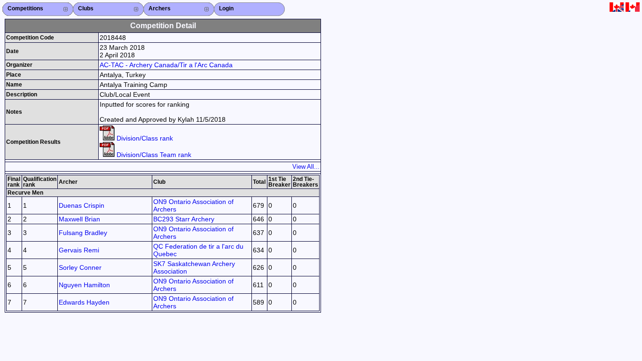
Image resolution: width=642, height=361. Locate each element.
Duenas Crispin (81, 205)
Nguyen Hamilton (84, 285)
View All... (306, 166)
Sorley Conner (80, 267)
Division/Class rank (144, 138)
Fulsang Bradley (83, 232)
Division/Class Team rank (153, 154)
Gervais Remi (79, 250)
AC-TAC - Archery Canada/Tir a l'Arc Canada (166, 65)
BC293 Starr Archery (183, 219)
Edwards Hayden (84, 302)
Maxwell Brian (79, 219)
